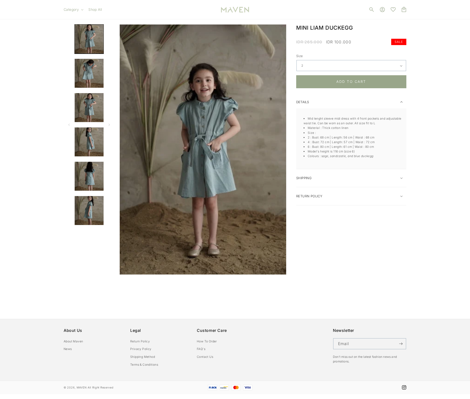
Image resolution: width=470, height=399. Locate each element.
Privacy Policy (141, 349)
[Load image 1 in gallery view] (89, 39)
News (68, 349)
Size (299, 56)
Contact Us (205, 357)
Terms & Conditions (144, 364)
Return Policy (140, 341)
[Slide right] (109, 124)
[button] (73, 9)
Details (302, 102)
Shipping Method (142, 357)
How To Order (207, 341)
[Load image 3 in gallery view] (89, 107)
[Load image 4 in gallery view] (89, 142)
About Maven (73, 341)
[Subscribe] (400, 343)
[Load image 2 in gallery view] (89, 73)
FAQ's (201, 349)
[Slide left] (69, 124)
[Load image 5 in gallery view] (89, 176)
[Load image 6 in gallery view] (89, 210)
